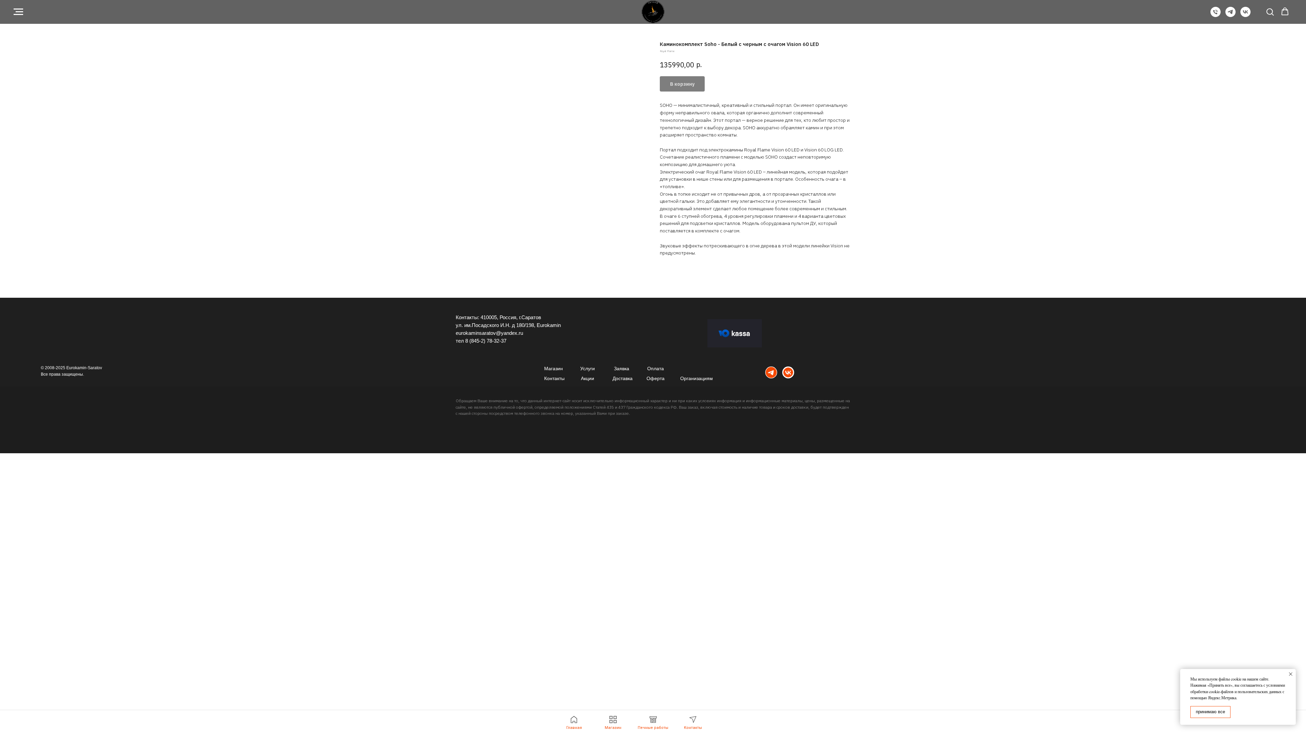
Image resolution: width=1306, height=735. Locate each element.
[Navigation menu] (18, 12)
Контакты (554, 378)
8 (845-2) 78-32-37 (485, 341)
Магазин (553, 368)
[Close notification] (1290, 674)
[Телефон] (1215, 15)
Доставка (623, 378)
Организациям (696, 378)
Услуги (587, 368)
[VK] (1245, 15)
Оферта (656, 378)
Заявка (621, 368)
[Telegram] (1230, 15)
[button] (1270, 11)
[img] (771, 372)
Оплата (655, 368)
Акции (587, 378)
